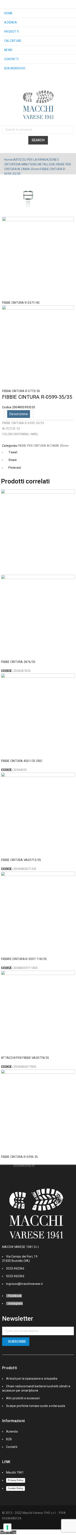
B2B (9, 1439)
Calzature (12, 40)
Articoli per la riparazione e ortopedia (31, 1378)
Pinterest (14, 467)
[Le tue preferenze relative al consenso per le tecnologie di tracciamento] (7, 1527)
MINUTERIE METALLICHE (38, 164)
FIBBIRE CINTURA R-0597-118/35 (24, 959)
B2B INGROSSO (14, 68)
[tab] (18, 414)
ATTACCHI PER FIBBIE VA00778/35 (25, 1057)
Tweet (12, 452)
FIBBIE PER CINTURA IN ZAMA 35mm (43, 445)
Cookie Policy (15, 1488)
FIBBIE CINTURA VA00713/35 (21, 860)
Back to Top (8, 1532)
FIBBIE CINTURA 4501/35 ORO (21, 761)
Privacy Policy (15, 1480)
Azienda (10, 22)
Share (12, 460)
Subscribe (17, 1341)
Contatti (11, 59)
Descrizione (18, 414)
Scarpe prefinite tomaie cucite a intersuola (35, 1406)
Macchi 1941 (15, 1472)
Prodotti (11, 31)
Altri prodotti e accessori (23, 1398)
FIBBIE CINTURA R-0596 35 (19, 1157)
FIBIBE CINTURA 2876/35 (18, 662)
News (8, 50)
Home (8, 13)
